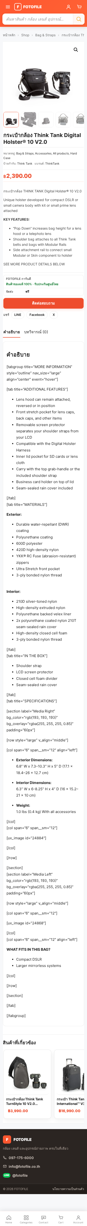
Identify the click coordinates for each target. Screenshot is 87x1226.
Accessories (43, 153)
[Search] (79, 19)
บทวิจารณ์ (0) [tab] (36, 331)
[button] (76, 49)
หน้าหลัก (9, 35)
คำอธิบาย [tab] (11, 331)
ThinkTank (52, 163)
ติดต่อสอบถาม (43, 303)
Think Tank (24, 163)
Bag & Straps (45, 35)
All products (61, 153)
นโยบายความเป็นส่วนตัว (68, 1189)
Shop (25, 35)
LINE (17, 315)
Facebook (36, 315)
